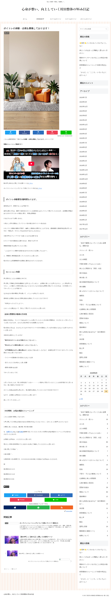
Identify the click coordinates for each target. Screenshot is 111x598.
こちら (31, 183)
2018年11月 (83, 174)
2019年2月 (83, 161)
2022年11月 (83, 106)
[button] (106, 29)
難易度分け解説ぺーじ (87, 362)
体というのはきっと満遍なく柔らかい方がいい (93, 52)
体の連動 (82, 286)
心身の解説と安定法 (86, 314)
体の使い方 (83, 277)
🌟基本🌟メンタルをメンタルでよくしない (93, 44)
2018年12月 (83, 170)
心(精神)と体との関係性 (87, 309)
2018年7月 (83, 193)
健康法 (81, 295)
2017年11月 (83, 229)
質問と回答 (83, 357)
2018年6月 (83, 197)
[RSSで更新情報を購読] (61, 507)
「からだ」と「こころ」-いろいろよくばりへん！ (92, 73)
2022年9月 (83, 111)
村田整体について (85, 344)
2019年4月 (83, 152)
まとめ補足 (83, 259)
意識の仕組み (84, 318)
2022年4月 (83, 120)
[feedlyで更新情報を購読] (38, 507)
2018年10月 (83, 179)
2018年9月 (83, 183)
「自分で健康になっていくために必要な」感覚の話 (92, 244)
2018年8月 (83, 188)
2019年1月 (83, 165)
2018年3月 (83, 211)
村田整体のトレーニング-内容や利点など (92, 66)
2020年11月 (83, 124)
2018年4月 (83, 206)
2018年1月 (83, 220)
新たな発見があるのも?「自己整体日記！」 (92, 333)
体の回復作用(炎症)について (89, 282)
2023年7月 (83, 97)
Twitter (21, 431)
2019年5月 (83, 147)
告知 (81, 300)
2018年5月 (83, 202)
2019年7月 (83, 143)
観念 (81, 353)
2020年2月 (83, 138)
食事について (84, 366)
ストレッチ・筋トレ (86, 250)
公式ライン (9, 431)
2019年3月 (83, 156)
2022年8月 (83, 115)
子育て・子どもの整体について (90, 305)
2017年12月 (83, 224)
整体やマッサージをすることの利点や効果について (93, 59)
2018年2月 (83, 215)
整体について (84, 323)
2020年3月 (83, 134)
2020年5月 (83, 129)
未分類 (81, 339)
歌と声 (7, 486)
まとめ (81, 255)
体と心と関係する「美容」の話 (90, 268)
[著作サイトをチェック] (15, 507)
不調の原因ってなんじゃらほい (90, 264)
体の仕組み (83, 273)
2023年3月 (83, 102)
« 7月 (81, 399)
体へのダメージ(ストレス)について (91, 291)
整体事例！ (83, 327)
